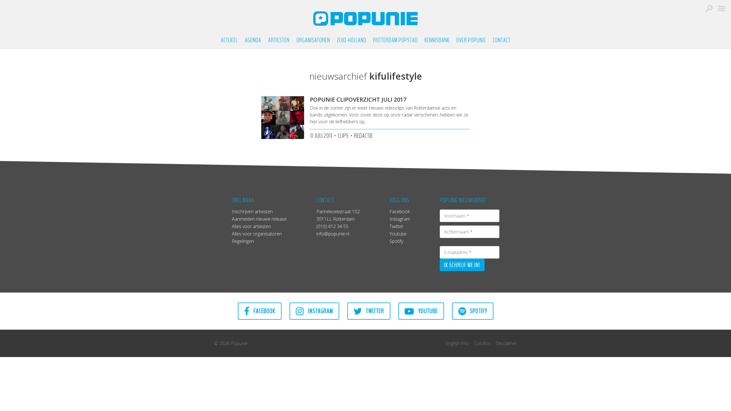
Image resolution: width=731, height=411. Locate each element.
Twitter (396, 226)
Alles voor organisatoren (257, 234)
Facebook (399, 211)
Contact (502, 40)
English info (457, 343)
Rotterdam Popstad (395, 40)
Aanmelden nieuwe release (259, 219)
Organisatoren (313, 40)
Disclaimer (506, 343)
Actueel (229, 40)
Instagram (399, 219)
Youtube (398, 234)
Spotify (396, 241)
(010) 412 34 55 (332, 226)
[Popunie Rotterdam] (365, 18)
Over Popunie (471, 40)
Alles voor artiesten (251, 226)
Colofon (482, 343)
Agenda (253, 40)
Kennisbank (437, 40)
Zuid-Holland (351, 40)
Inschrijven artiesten (252, 211)
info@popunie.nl (332, 234)
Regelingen (243, 241)
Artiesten (279, 40)
